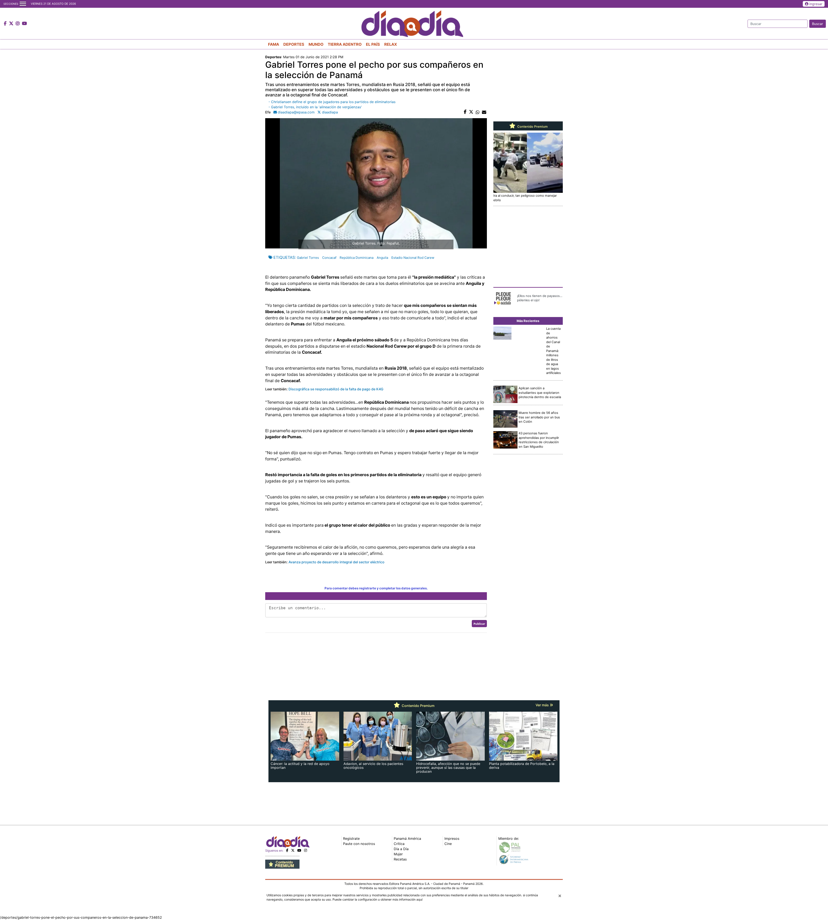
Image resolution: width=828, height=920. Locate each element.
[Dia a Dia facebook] (6, 24)
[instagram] (305, 850)
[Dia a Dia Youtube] (24, 24)
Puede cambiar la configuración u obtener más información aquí (377, 899)
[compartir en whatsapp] (478, 112)
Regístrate (351, 838)
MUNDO (316, 44)
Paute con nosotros (359, 844)
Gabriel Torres (308, 258)
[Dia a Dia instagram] (18, 24)
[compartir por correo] (484, 112)
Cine (448, 844)
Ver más (543, 705)
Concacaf (329, 258)
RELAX (390, 44)
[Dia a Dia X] (11, 24)
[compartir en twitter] (471, 112)
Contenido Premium (532, 127)
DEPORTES (293, 44)
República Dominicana (356, 258)
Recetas (400, 859)
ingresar (815, 4)
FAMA (273, 44)
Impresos (451, 838)
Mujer (398, 854)
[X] (293, 850)
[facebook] (287, 850)
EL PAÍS (373, 44)
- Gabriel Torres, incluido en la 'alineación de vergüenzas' (315, 107)
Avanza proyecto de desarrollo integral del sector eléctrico (336, 562)
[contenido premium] (282, 864)
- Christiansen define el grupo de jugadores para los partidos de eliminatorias (331, 102)
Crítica (399, 844)
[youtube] (299, 850)
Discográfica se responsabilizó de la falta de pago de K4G (336, 389)
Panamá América (407, 838)
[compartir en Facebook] (465, 112)
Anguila (382, 258)
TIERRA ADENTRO (345, 44)
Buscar (817, 24)
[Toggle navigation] (22, 4)
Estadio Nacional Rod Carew (412, 258)
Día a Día (401, 849)
